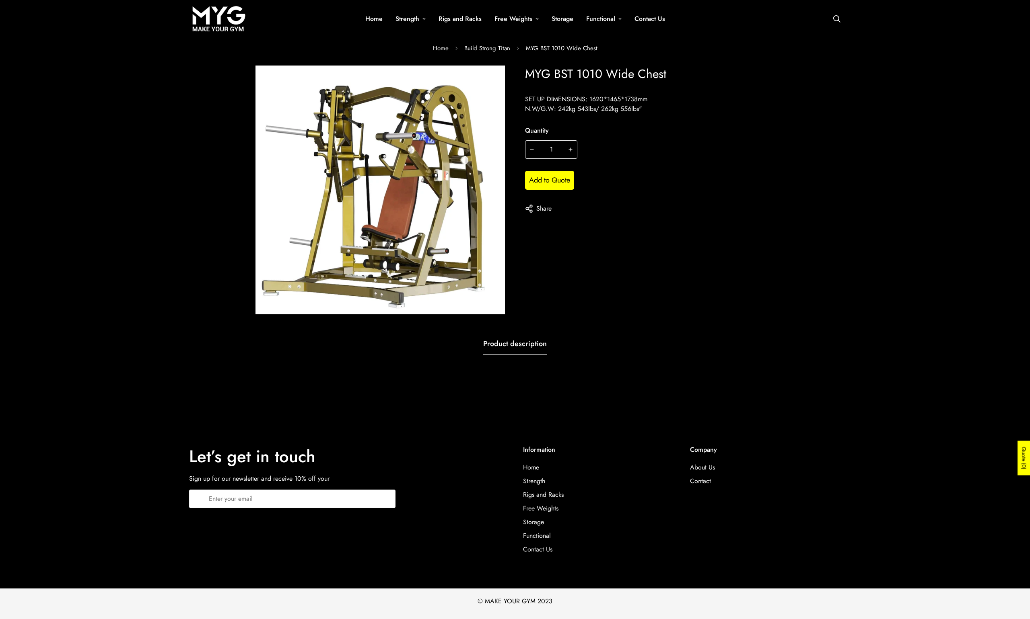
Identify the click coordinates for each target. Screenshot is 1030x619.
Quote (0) (1024, 458)
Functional (600, 18)
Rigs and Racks (460, 18)
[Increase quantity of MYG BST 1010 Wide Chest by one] (570, 149)
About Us (702, 467)
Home (374, 18)
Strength (407, 18)
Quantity (537, 130)
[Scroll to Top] (1014, 575)
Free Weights (513, 18)
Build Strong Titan (487, 48)
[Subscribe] (386, 499)
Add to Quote (549, 180)
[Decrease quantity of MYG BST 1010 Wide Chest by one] (531, 149)
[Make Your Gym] (218, 19)
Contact (700, 481)
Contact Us (649, 18)
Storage (562, 18)
